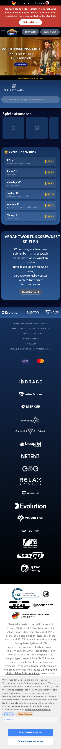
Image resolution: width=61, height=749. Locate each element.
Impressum (30, 343)
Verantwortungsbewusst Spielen (30, 323)
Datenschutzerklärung (30, 333)
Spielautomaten (14, 90)
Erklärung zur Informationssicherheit (31, 348)
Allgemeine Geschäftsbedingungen (30, 328)
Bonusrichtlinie (30, 338)
